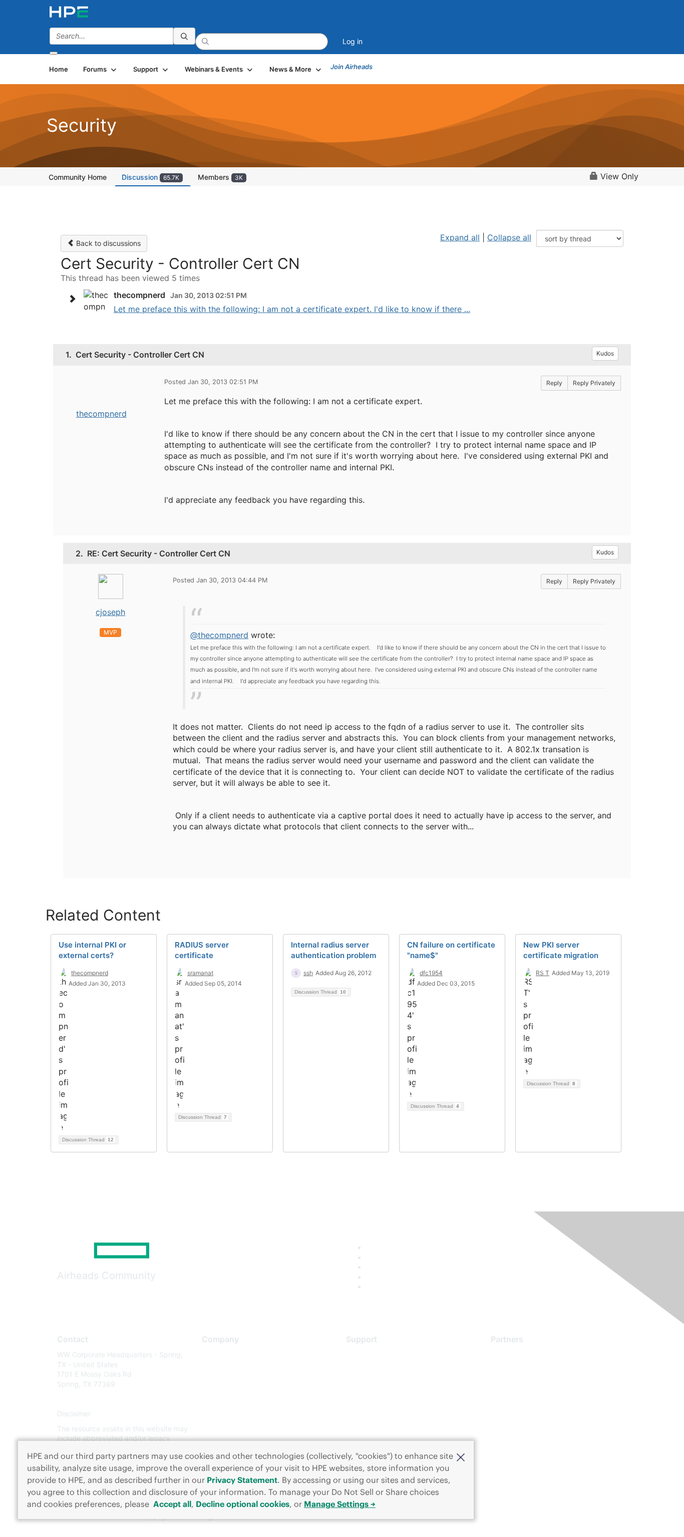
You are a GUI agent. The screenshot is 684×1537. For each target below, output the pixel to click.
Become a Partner (520, 1369)
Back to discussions (107, 243)
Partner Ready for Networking (540, 1384)
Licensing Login (371, 1414)
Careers (214, 1369)
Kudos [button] (605, 353)
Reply (554, 383)
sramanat (200, 973)
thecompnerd (101, 414)
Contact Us (220, 1384)
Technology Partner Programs (539, 1399)
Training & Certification (383, 1384)
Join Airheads (351, 67)
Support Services (374, 1354)
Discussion (150, 177)
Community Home (78, 177)
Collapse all (509, 237)
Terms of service (229, 1428)
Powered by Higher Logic (486, 1516)
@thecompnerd (219, 635)
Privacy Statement (242, 1480)
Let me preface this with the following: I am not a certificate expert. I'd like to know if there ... (292, 309)
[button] (461, 1456)
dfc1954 (431, 973)
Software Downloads (380, 1399)
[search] (184, 36)
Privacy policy (225, 1414)
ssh (308, 973)
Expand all (460, 237)
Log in (353, 41)
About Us (217, 1354)
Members (220, 177)
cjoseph (110, 612)
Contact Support (373, 1369)
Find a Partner (514, 1354)
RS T (542, 973)
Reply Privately (594, 383)
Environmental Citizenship (244, 1399)
